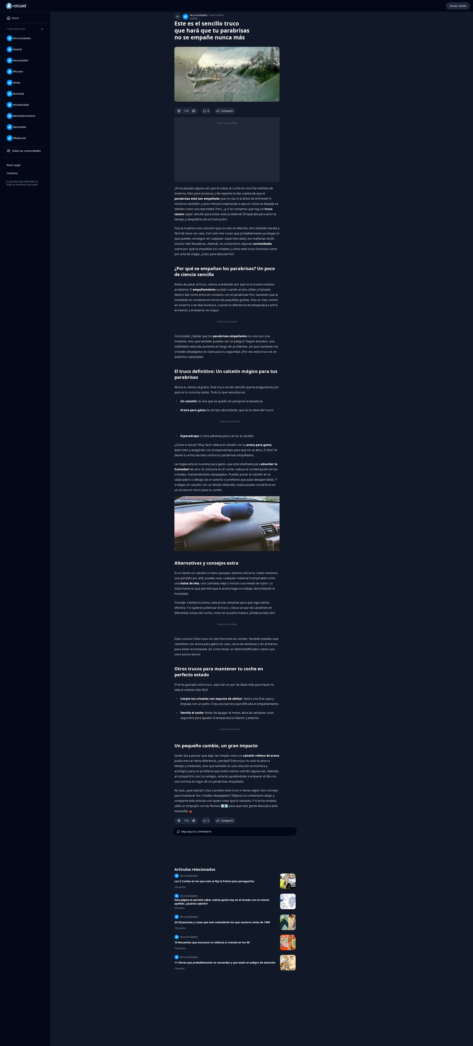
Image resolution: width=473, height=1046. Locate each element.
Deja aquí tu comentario (196, 831)
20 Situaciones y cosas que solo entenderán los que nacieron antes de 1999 (222, 922)
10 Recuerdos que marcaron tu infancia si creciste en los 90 (212, 942)
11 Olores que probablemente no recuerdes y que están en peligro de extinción (224, 962)
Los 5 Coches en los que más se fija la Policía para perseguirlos (214, 881)
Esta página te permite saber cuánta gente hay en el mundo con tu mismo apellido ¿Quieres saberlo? (221, 901)
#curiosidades (198, 15)
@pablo (194, 18)
